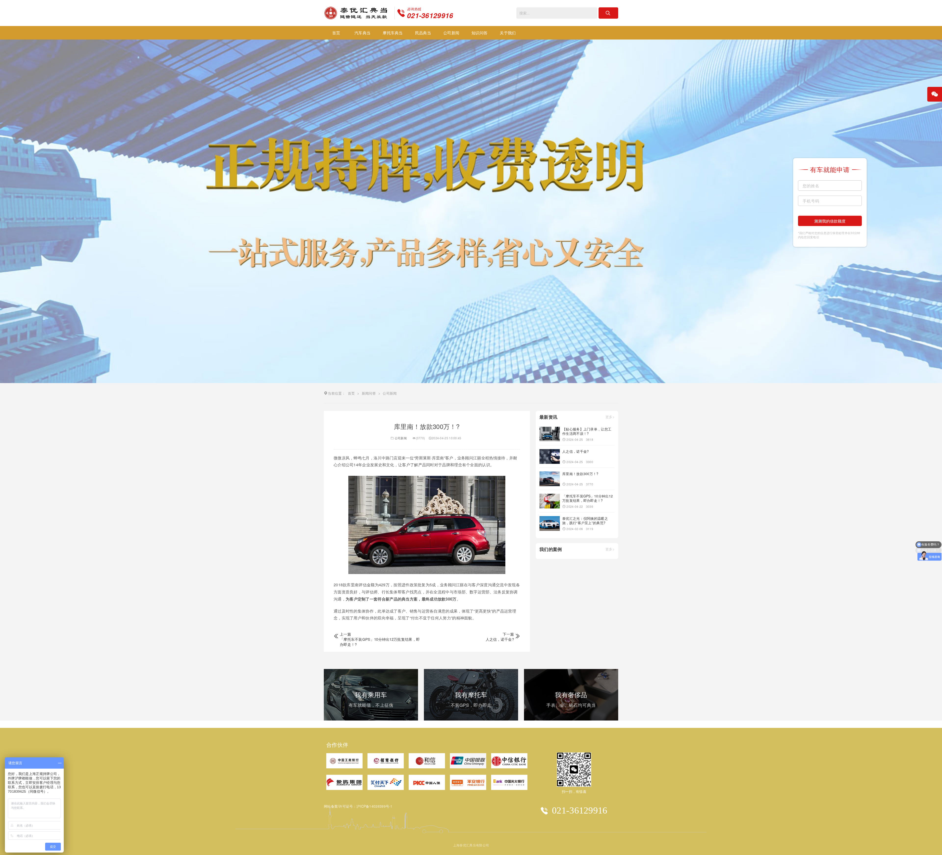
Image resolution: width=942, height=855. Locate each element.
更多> (610, 417)
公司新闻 (451, 33)
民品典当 (423, 33)
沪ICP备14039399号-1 (374, 806)
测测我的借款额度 (830, 221)
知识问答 (479, 33)
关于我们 (508, 33)
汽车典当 (362, 33)
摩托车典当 (393, 33)
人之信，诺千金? (500, 639)
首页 (336, 33)
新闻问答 (369, 393)
